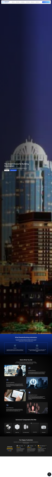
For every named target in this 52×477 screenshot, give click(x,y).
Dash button (26, 432)
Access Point (17, 432)
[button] (4, 429)
